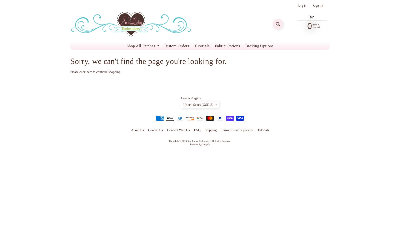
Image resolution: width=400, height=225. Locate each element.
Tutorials (202, 46)
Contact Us (155, 130)
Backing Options (259, 46)
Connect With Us (178, 130)
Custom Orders (176, 46)
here (89, 72)
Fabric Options (227, 46)
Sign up (318, 6)
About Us (137, 130)
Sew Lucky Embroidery (199, 141)
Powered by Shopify (200, 144)
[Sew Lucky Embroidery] (131, 24)
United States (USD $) (198, 104)
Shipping (211, 130)
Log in (302, 6)
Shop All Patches (143, 47)
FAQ (197, 130)
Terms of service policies (237, 130)
